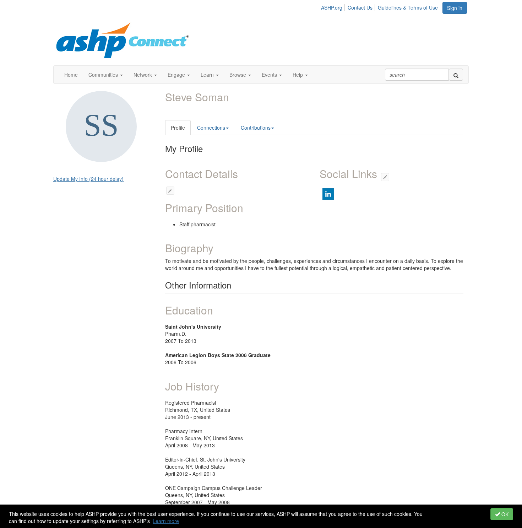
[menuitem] (333, 6)
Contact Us (360, 7)
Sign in (454, 7)
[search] (456, 75)
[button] (105, 74)
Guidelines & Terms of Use (408, 7)
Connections (211, 127)
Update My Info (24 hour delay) (88, 178)
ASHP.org (331, 7)
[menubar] (381, 6)
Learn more (166, 520)
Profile (178, 127)
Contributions (256, 127)
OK (504, 514)
